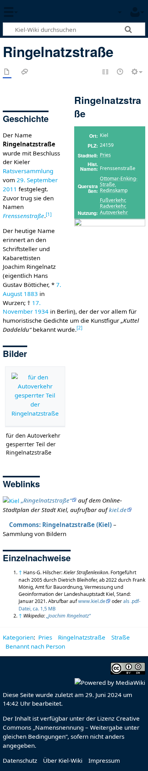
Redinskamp (113, 190)
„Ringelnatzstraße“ (46, 500)
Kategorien (18, 637)
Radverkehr (112, 206)
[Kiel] (11, 500)
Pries (105, 155)
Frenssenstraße (23, 216)
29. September (37, 180)
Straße (120, 637)
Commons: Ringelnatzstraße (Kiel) (60, 525)
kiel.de (118, 510)
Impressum (104, 760)
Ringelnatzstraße (81, 637)
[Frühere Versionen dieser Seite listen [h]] (120, 72)
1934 (41, 311)
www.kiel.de (91, 601)
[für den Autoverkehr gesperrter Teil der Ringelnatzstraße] (35, 396)
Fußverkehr (112, 200)
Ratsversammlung (28, 171)
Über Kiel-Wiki (62, 760)
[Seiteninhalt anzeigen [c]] (7, 72)
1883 (31, 294)
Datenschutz (20, 760)
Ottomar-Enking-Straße (118, 181)
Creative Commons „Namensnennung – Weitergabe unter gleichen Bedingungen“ (71, 727)
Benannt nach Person (35, 646)
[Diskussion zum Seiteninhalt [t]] (25, 72)
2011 (10, 189)
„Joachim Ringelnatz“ (68, 615)
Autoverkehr (114, 212)
